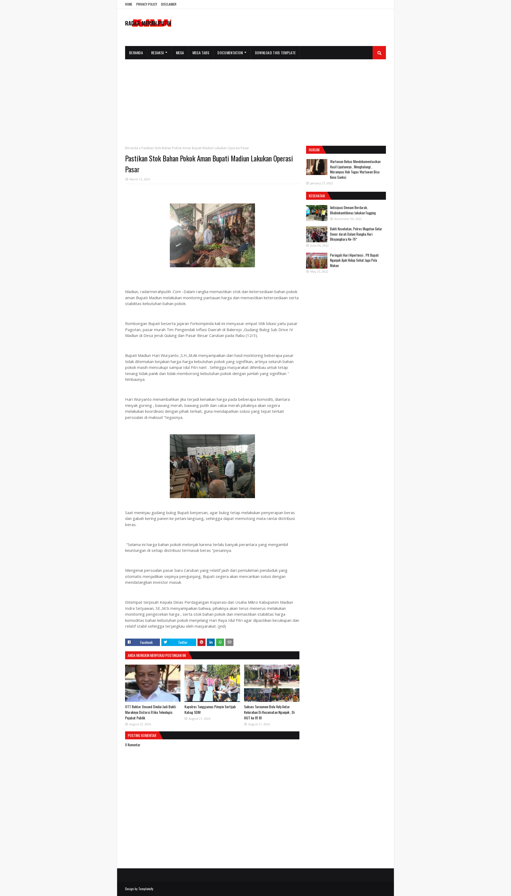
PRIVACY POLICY (146, 4)
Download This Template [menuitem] (275, 52)
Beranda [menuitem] (136, 52)
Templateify (145, 888)
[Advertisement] (255, 99)
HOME (128, 4)
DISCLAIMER (168, 4)
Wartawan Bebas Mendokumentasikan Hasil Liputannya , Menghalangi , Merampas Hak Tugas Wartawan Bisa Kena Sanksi (355, 169)
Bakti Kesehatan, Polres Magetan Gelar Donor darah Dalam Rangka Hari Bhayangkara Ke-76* (356, 234)
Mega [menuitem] (180, 52)
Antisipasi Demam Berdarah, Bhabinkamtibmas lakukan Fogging (353, 210)
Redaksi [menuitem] (157, 52)
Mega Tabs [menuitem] (200, 52)
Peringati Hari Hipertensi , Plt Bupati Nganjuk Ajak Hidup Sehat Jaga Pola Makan (354, 260)
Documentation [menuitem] (230, 52)
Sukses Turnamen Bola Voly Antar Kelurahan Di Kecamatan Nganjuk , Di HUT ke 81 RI (269, 712)
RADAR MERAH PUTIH (148, 23)
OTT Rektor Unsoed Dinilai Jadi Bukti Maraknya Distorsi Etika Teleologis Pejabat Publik (150, 712)
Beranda (131, 148)
